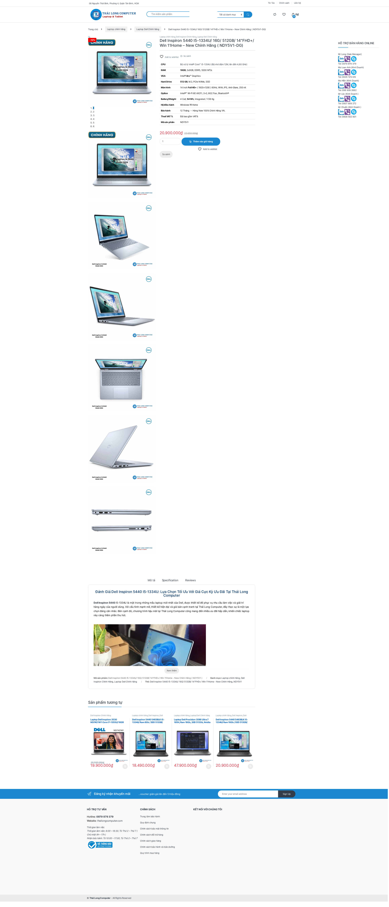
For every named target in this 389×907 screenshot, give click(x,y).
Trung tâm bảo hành (150, 816)
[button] (89, 37)
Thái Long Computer (100, 898)
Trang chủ (93, 29)
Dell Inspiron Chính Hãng (186, 37)
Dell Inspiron (153, 715)
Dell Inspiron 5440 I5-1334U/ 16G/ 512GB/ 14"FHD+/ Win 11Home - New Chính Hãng (191, 681)
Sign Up (287, 794)
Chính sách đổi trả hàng (151, 834)
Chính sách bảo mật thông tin (154, 828)
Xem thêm (172, 670)
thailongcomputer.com (110, 820)
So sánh (187, 56)
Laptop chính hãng (116, 29)
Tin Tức (271, 3)
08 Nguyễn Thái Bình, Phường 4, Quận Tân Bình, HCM (114, 3)
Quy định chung (148, 822)
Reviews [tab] (190, 580)
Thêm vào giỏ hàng (203, 141)
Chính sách (284, 3)
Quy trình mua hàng (149, 853)
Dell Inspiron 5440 (104, 602)
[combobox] (167, 14)
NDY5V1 (238, 681)
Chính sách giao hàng (150, 840)
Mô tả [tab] (151, 580)
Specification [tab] (170, 580)
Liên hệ (297, 3)
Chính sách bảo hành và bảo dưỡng (157, 847)
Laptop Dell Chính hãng (147, 29)
